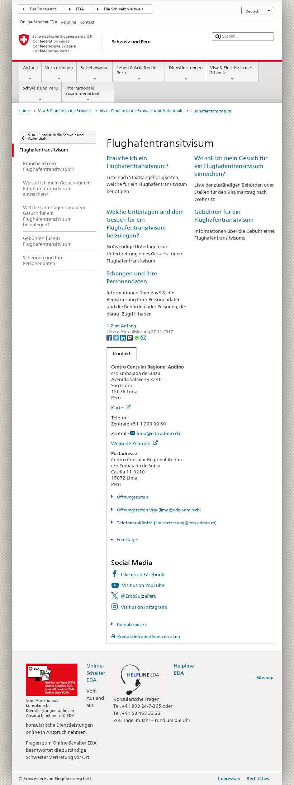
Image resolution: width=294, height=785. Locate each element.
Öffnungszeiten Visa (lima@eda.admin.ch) (158, 509)
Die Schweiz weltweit (123, 9)
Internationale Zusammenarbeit (82, 90)
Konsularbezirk (131, 624)
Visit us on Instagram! (144, 607)
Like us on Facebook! (143, 574)
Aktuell (30, 67)
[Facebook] (109, 337)
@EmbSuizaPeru (139, 596)
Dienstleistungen (186, 67)
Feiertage (127, 539)
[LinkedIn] (123, 337)
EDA (80, 9)
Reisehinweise (94, 67)
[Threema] (130, 337)
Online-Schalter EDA (95, 673)
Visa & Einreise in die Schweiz (230, 70)
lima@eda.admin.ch (158, 433)
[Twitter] (116, 337)
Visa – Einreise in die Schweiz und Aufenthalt (141, 111)
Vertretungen (59, 67)
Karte (117, 407)
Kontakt (119, 353)
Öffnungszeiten (132, 497)
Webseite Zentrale (131, 443)
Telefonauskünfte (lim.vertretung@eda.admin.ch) (166, 522)
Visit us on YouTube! (144, 585)
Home (24, 111)
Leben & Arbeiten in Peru (136, 70)
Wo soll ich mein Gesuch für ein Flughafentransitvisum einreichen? (230, 166)
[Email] (143, 337)
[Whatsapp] (137, 337)
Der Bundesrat (43, 9)
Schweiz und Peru (40, 88)
